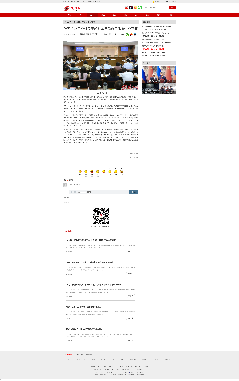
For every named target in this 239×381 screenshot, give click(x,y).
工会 (92, 15)
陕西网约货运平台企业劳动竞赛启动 (154, 55)
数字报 (169, 15)
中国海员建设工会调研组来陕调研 (153, 46)
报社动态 (111, 366)
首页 (69, 15)
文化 (136, 15)
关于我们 (103, 366)
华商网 (103, 360)
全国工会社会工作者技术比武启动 (153, 39)
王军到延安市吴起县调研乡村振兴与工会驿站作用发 (158, 42)
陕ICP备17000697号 (100, 372)
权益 (114, 15)
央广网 (144, 360)
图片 (147, 15)
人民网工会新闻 (81, 360)
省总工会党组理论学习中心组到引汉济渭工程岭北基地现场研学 (93, 284)
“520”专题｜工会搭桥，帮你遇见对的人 (83, 307)
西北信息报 (155, 360)
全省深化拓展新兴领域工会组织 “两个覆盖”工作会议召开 (91, 240)
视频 (125, 15)
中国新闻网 (133, 360)
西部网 (68, 360)
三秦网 (112, 360)
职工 (103, 15)
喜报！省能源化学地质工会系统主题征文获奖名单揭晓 (89, 262)
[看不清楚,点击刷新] (89, 192)
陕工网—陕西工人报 (91, 34)
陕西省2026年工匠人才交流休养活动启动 (84, 329)
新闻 (81, 15)
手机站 (83, 1)
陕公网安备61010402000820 (136, 372)
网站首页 (94, 366)
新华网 (122, 360)
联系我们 (129, 366)
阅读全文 (130, 251)
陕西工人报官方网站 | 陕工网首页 (71, 1)
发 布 (134, 192)
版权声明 (137, 366)
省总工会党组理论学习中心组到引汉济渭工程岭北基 (158, 26)
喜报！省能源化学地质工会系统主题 (167, 92)
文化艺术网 (167, 360)
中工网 (93, 360)
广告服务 (120, 366)
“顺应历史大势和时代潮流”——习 (159, 81)
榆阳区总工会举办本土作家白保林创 (150, 92)
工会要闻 (91, 22)
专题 (158, 15)
